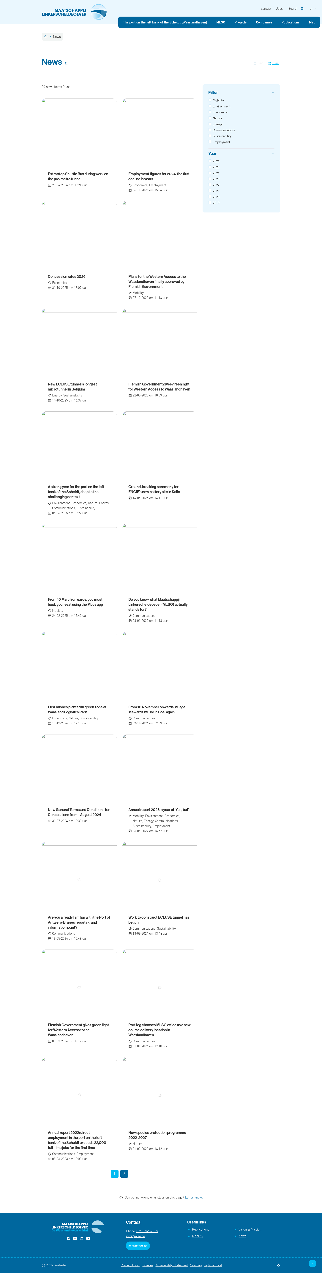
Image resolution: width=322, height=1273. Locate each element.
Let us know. (194, 1197)
